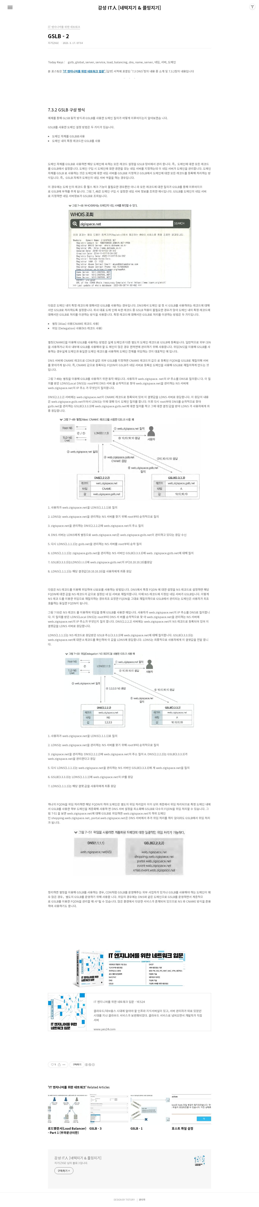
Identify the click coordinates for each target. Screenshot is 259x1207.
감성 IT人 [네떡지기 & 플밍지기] (129, 7)
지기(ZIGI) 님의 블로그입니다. (71, 1163)
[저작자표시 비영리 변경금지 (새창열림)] (90, 1064)
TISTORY (130, 1199)
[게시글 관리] (64, 1065)
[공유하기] (59, 1065)
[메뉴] (10, 7)
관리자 (142, 1199)
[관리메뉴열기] (252, 7)
